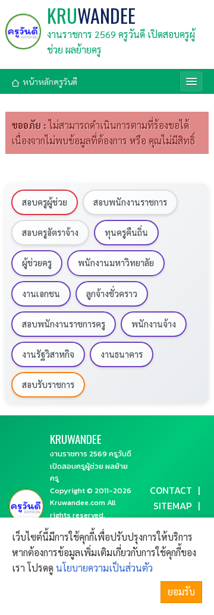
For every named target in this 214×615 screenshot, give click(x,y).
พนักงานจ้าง (153, 323)
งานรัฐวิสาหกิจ (48, 354)
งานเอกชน (41, 293)
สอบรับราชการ (48, 384)
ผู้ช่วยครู (37, 262)
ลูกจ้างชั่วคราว (111, 293)
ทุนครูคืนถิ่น (126, 232)
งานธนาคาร (121, 354)
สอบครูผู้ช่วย (44, 202)
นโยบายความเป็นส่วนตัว (104, 568)
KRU (91, 15)
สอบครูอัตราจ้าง (50, 232)
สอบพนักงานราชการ (130, 202)
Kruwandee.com (77, 502)
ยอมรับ (181, 591)
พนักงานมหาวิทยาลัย (116, 262)
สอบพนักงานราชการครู (63, 323)
